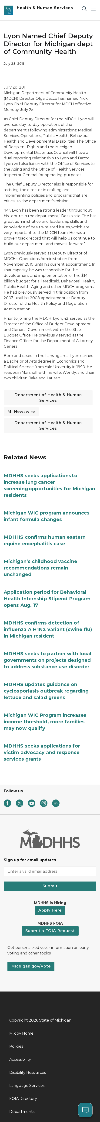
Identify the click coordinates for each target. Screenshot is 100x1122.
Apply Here (50, 910)
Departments (21, 1111)
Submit (50, 886)
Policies (16, 1046)
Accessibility (20, 1059)
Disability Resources (27, 1072)
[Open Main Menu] (93, 8)
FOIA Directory (23, 1098)
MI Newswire (21, 411)
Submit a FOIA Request (50, 931)
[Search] (84, 8)
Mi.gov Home (21, 1033)
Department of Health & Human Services (48, 398)
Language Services (26, 1085)
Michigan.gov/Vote (31, 966)
